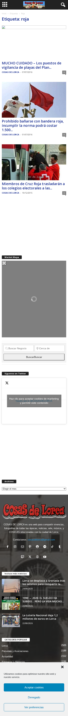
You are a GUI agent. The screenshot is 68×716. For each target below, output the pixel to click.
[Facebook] (8, 547)
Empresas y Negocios (13, 662)
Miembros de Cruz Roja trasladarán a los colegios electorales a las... (33, 186)
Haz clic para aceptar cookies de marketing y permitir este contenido (34, 400)
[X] (30, 557)
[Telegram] (45, 547)
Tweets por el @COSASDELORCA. (34, 400)
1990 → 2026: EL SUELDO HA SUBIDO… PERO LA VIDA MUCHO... (43, 599)
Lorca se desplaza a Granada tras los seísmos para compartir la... (43, 582)
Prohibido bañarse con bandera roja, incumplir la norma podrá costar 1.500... (33, 125)
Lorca (5, 645)
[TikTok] (53, 547)
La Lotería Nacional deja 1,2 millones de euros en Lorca (40, 617)
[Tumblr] (60, 547)
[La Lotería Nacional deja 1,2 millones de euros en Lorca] (11, 620)
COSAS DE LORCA (10, 72)
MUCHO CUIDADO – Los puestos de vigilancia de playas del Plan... (31, 65)
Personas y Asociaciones (15, 651)
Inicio (4, 13)
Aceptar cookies (34, 687)
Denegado (34, 697)
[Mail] (23, 547)
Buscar (34, 357)
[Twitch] (23, 557)
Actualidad (7, 656)
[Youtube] (45, 557)
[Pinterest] (30, 547)
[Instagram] (16, 547)
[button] (62, 667)
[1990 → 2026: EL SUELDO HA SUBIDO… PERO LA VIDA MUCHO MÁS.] (11, 603)
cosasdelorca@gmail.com (41, 539)
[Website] (38, 557)
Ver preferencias (34, 707)
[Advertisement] (29, 225)
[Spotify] (38, 547)
